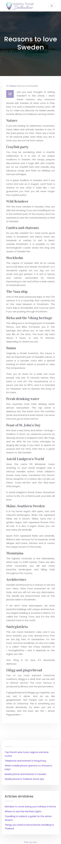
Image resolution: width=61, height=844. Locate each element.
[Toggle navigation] (51, 6)
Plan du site (30, 842)
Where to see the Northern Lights (23, 811)
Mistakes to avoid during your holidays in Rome (30, 806)
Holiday (12, 86)
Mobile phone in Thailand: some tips (24, 779)
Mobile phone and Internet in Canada (25, 774)
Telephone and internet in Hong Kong (25, 760)
